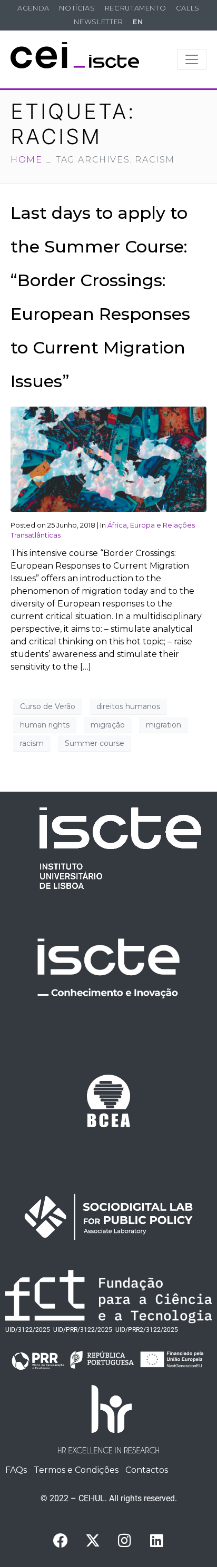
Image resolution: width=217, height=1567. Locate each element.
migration (163, 725)
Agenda (33, 8)
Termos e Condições (76, 1470)
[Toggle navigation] (191, 59)
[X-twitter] (92, 1540)
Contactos (146, 1470)
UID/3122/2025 (27, 1329)
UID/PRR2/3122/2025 (146, 1329)
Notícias (77, 8)
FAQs (16, 1470)
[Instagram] (125, 1540)
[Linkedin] (157, 1540)
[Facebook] (60, 1540)
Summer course (94, 743)
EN (138, 22)
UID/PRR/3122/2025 (82, 1329)
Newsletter (98, 22)
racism (32, 743)
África (117, 525)
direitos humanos (128, 706)
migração (108, 725)
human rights (45, 725)
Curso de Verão (47, 706)
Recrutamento (135, 8)
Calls (188, 8)
